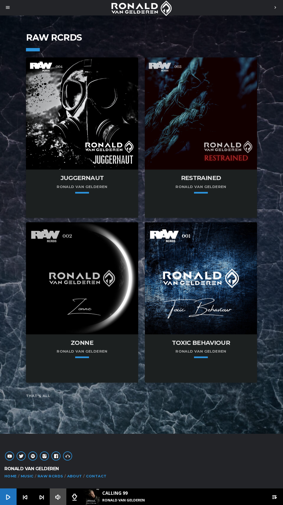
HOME (10, 476)
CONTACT (96, 476)
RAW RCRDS (50, 476)
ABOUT (74, 476)
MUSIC (27, 476)
